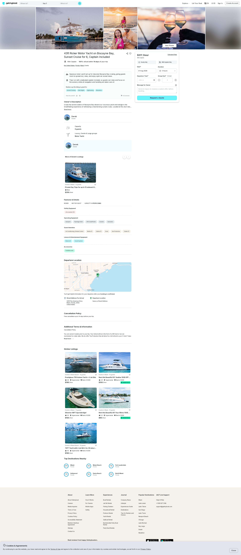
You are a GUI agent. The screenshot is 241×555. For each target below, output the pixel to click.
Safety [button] (87, 510)
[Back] (124, 157)
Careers (70, 503)
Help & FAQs (160, 500)
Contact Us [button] (71, 531)
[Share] (127, 53)
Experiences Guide (127, 506)
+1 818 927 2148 (161, 503)
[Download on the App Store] (152, 541)
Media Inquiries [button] (72, 506)
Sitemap (70, 528)
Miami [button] (82, 65)
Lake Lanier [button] (142, 503)
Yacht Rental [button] (107, 516)
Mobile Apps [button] (89, 506)
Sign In (220, 3)
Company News (126, 500)
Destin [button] (140, 529)
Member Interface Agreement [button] (73, 524)
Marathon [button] (141, 533)
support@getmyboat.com (164, 506)
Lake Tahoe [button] (142, 506)
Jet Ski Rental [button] (107, 503)
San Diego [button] (142, 510)
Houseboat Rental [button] (108, 510)
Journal (124, 495)
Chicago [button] (141, 520)
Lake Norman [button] (143, 523)
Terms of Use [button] (55, 549)
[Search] (79, 3)
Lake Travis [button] (142, 513)
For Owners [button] (89, 503)
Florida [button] (77, 65)
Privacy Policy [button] (146, 549)
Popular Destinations (146, 495)
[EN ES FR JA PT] (206, 3)
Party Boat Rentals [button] (108, 528)
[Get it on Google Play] (167, 541)
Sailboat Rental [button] (107, 520)
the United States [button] (69, 65)
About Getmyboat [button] (73, 500)
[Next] (128, 157)
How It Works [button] (89, 500)
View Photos (169, 45)
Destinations (124, 510)
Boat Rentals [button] (107, 500)
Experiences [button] (107, 495)
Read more (67, 338)
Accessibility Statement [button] (75, 520)
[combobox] (30, 3)
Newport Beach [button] (143, 516)
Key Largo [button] (142, 526)
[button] (197, 3)
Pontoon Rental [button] (108, 513)
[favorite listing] (130, 53)
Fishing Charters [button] (108, 506)
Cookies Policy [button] (72, 516)
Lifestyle (123, 503)
